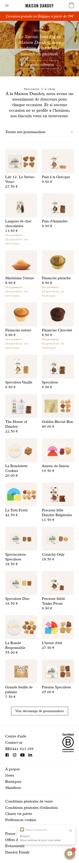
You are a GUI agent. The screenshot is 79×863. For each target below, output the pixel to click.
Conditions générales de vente (29, 801)
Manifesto (13, 787)
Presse (10, 833)
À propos (12, 769)
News (9, 775)
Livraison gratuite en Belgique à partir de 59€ (39, 16)
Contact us (13, 742)
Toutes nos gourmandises (25, 132)
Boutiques (13, 781)
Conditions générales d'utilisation (31, 807)
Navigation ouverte (6, 5)
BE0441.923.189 (19, 749)
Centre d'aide (15, 736)
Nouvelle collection (39, 64)
